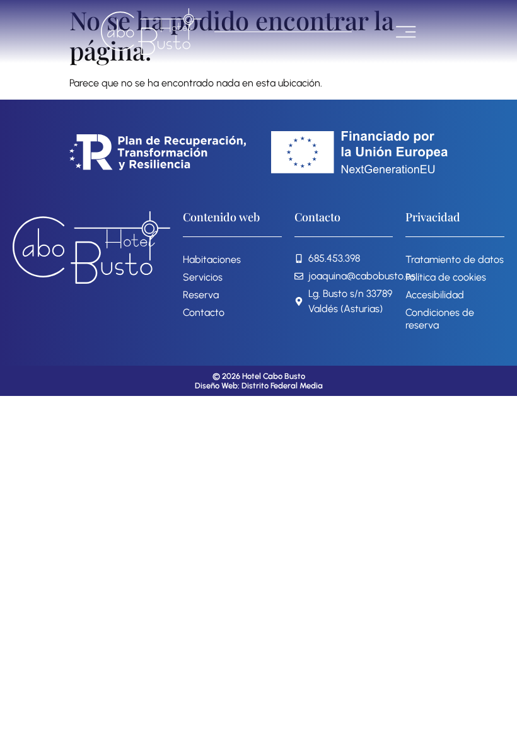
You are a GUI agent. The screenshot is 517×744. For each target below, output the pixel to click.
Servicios (203, 277)
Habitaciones (212, 259)
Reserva (201, 295)
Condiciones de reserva (439, 318)
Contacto (203, 312)
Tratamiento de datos (454, 259)
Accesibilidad (434, 295)
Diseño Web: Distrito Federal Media (259, 385)
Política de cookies (445, 277)
